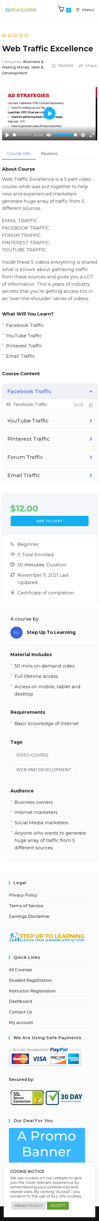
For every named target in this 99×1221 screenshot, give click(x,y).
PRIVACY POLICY (28, 1206)
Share (91, 65)
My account (21, 1022)
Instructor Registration (32, 991)
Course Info (19, 153)
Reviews (49, 153)
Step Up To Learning (51, 632)
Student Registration (30, 980)
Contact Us (20, 1012)
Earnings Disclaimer (29, 916)
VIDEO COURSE (32, 755)
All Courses (20, 969)
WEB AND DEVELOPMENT (43, 769)
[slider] (22, 134)
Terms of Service (26, 905)
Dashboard (20, 1001)
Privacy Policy (23, 895)
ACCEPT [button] (58, 1205)
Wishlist (65, 65)
